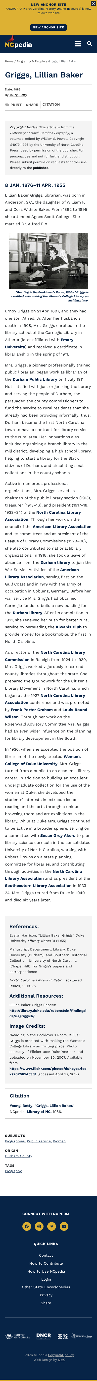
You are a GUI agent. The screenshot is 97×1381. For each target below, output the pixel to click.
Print (16, 105)
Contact (46, 1255)
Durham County (18, 1156)
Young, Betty (18, 95)
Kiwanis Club (69, 627)
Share (32, 105)
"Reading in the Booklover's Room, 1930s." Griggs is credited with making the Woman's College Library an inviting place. (49, 296)
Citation (51, 104)
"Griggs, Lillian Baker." (54, 1105)
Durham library (55, 562)
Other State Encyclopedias (46, 1287)
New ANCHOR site (48, 27)
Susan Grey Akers (57, 835)
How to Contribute (46, 1263)
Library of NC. (39, 1111)
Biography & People (31, 61)
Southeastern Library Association (38, 885)
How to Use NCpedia (46, 1271)
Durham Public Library (35, 379)
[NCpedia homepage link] (18, 41)
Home (9, 61)
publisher (40, 168)
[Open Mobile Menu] (78, 44)
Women (59, 1141)
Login (46, 1279)
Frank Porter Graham (32, 709)
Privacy (46, 1295)
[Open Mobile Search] (88, 44)
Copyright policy (61, 1355)
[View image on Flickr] (48, 261)
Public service (39, 1141)
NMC (61, 1360)
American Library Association (62, 526)
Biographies (15, 1141)
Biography (13, 1171)
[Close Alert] (93, 3)
